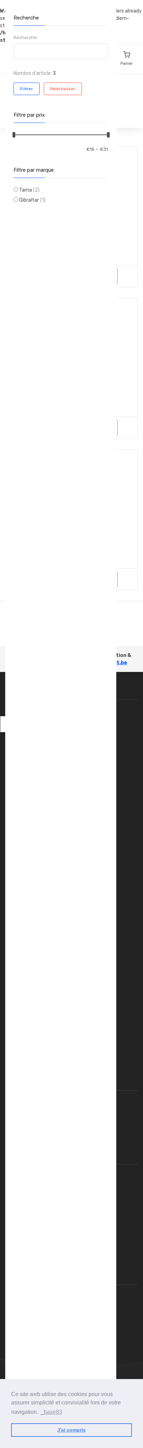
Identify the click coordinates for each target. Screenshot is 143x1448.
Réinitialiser (62, 88)
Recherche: (26, 37)
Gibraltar (32, 200)
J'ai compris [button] (71, 1430)
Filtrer (26, 88)
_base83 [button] (51, 1412)
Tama (29, 190)
